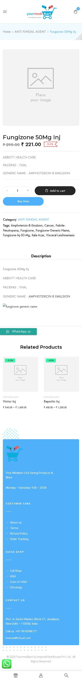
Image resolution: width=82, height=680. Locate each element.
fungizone (27, 230)
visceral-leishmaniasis (60, 235)
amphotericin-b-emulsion (27, 225)
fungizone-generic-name (52, 230)
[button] (75, 11)
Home (7, 31)
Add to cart (57, 191)
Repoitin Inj (51, 401)
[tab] (41, 256)
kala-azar (38, 235)
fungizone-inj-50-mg (16, 235)
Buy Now (23, 201)
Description (41, 256)
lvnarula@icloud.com (18, 638)
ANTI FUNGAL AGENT (30, 31)
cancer (49, 225)
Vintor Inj (9, 401)
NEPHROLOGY (11, 397)
